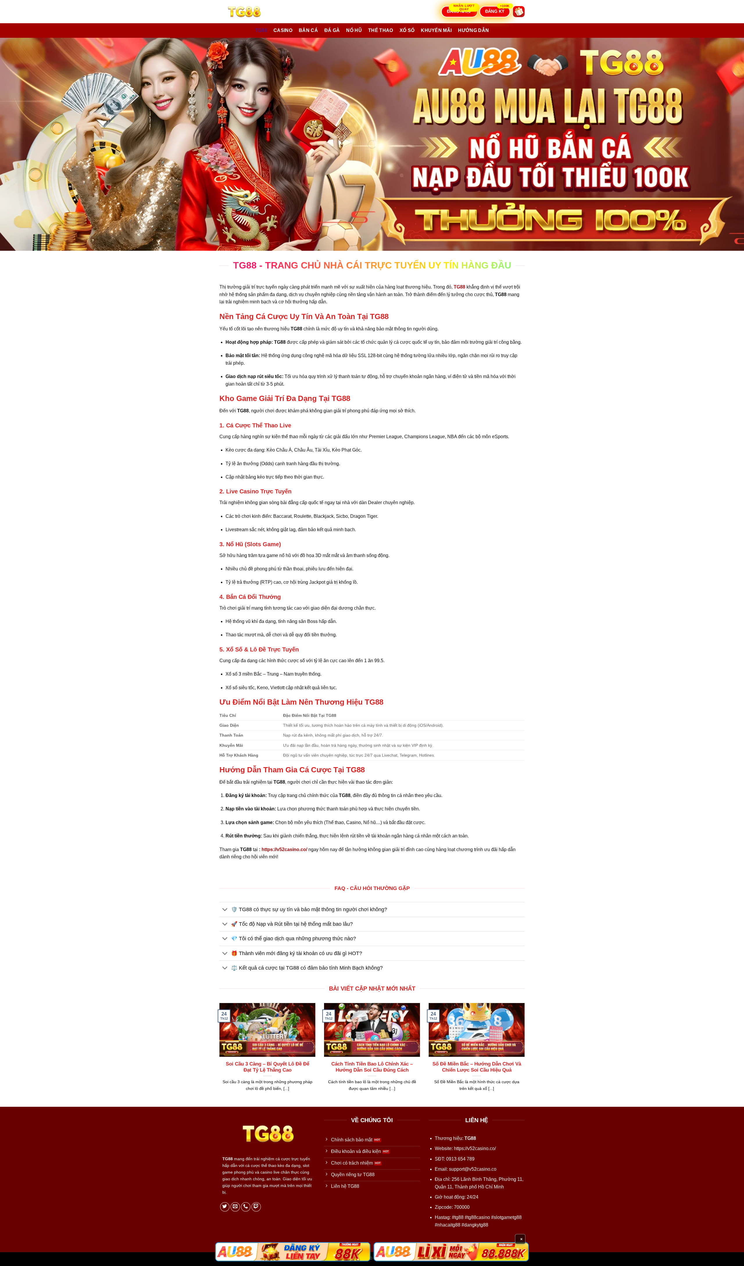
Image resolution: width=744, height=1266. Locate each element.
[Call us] (246, 1207)
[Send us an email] (235, 1207)
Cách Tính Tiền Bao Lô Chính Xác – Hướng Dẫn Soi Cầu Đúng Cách (372, 1067)
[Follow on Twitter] (225, 1207)
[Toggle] (225, 910)
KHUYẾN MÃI (436, 30)
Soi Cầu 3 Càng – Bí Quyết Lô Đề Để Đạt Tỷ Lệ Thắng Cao (267, 1067)
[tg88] (248, 11)
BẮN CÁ (308, 30)
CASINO (282, 30)
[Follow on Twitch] (256, 1207)
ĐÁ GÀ (332, 30)
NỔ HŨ (354, 30)
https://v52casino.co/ (284, 849)
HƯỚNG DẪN (473, 30)
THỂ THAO (380, 30)
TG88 (261, 30)
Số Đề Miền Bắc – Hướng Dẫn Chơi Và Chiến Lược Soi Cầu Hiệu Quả (476, 1067)
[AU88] (293, 1251)
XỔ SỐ (407, 30)
